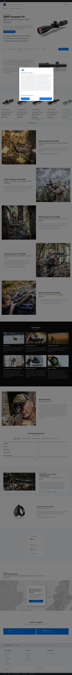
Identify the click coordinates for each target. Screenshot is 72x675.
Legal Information (29, 95)
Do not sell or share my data (45, 98)
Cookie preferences (25, 98)
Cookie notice (23, 95)
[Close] (52, 69)
